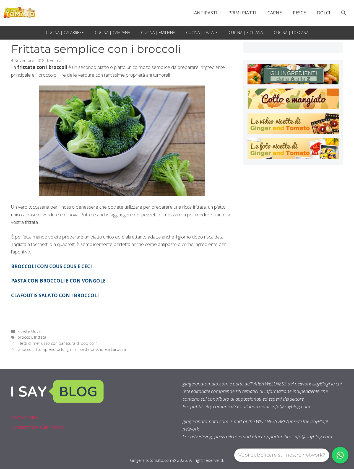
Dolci (323, 13)
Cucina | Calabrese (65, 32)
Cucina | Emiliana (158, 32)
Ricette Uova (29, 331)
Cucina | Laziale (202, 32)
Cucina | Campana (112, 32)
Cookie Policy (24, 417)
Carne (274, 13)
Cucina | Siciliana (246, 32)
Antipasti (205, 13)
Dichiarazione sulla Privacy (37, 427)
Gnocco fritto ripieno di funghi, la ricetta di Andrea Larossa (71, 349)
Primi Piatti (242, 13)
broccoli (24, 337)
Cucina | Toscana (291, 32)
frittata (40, 337)
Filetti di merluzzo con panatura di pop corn (57, 343)
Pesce (299, 13)
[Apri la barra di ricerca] (343, 13)
